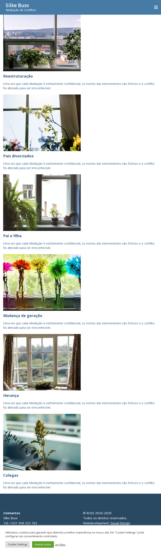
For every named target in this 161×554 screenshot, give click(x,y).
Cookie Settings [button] (17, 544)
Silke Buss (17, 5)
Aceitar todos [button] (43, 544)
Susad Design (120, 523)
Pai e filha (12, 235)
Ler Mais (60, 544)
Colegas (10, 475)
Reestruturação (18, 76)
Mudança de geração (22, 315)
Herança (11, 395)
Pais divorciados (18, 155)
